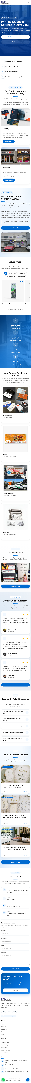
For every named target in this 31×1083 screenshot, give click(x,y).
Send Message (15, 968)
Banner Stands (12, 273)
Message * (3, 952)
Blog (2, 1032)
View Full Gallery (15, 586)
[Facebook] (15, 1011)
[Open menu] (28, 2)
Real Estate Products (10, 276)
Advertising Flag (22, 273)
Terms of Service (17, 1080)
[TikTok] (7, 1011)
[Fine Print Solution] (5, 2)
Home (2, 1024)
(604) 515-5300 (11, 899)
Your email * (4, 938)
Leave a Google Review (16, 684)
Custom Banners (5, 1050)
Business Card (5, 1042)
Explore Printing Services (15, 37)
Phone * (3, 945)
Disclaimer (8, 1080)
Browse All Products (15, 309)
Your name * (4, 930)
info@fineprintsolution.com (13, 906)
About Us (15, 227)
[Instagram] (3, 1011)
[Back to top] (27, 1079)
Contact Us (4, 1029)
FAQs (2, 1034)
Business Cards (21, 276)
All (5, 273)
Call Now (15, 990)
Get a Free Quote (15, 42)
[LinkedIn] (11, 1011)
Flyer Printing (4, 1045)
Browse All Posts (15, 862)
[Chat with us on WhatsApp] (3, 1079)
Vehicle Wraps (5, 1052)
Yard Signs (4, 1047)
